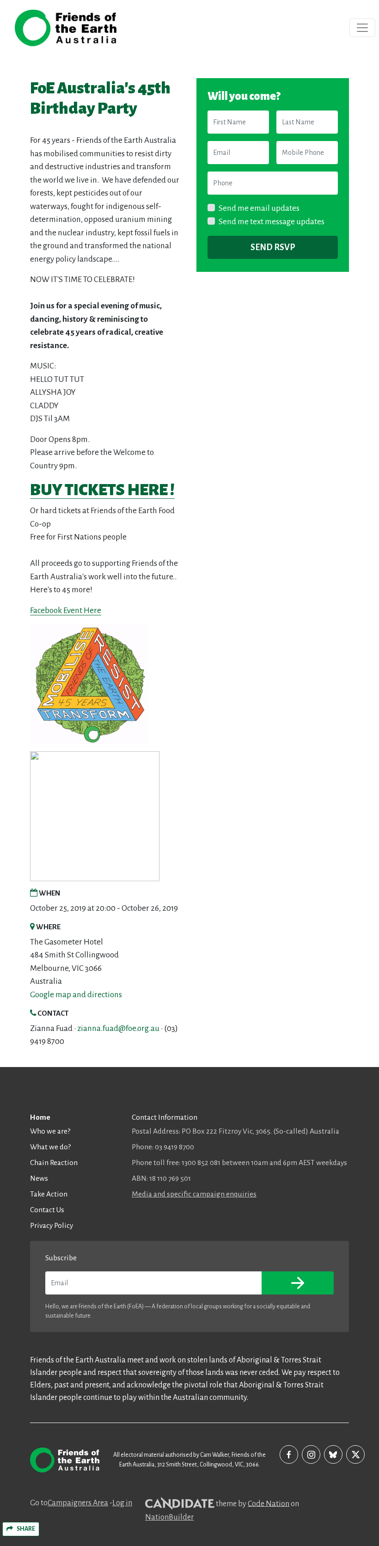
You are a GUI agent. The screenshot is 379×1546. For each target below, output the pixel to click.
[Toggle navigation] (362, 27)
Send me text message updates (271, 221)
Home (40, 1117)
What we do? (50, 1147)
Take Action (48, 1194)
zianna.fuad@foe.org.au (118, 1028)
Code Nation (268, 1503)
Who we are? (50, 1131)
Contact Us (47, 1210)
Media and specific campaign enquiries (194, 1194)
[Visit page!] (289, 1454)
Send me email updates (259, 208)
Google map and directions (76, 994)
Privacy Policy (51, 1225)
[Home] (65, 28)
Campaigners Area (78, 1503)
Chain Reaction (54, 1162)
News (39, 1178)
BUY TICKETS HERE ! (102, 489)
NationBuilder (169, 1517)
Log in (122, 1503)
